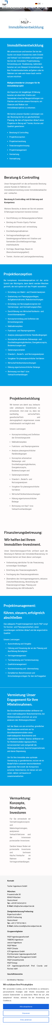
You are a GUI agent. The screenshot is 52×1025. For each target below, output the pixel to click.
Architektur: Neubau (15, 980)
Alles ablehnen (26, 1020)
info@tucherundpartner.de (20, 906)
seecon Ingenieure (14, 942)
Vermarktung (14, 158)
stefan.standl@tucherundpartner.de (27, 926)
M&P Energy (12, 963)
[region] (26, 1002)
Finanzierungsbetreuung (19, 145)
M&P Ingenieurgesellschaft (18, 937)
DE (39, 3)
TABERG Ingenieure (15, 940)
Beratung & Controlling (18, 132)
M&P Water (12, 945)
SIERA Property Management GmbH (21, 957)
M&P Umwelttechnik (15, 960)
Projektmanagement (18, 150)
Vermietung (14, 154)
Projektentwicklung (17, 141)
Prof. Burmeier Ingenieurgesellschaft (21, 954)
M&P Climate (12, 948)
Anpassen (26, 1013)
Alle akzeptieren (26, 1007)
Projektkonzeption (17, 137)
